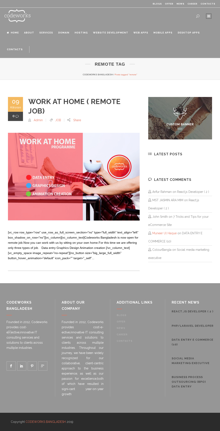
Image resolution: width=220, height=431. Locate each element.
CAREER (192, 4)
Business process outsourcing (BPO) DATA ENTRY (189, 381)
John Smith (160, 216)
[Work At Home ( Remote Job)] (74, 177)
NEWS (180, 4)
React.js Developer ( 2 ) (193, 192)
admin (38, 120)
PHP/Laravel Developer (193, 325)
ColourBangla (161, 249)
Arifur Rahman (162, 192)
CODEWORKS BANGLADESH (98, 74)
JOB (58, 120)
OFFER (169, 4)
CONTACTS (208, 4)
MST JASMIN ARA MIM (167, 200)
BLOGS (157, 4)
